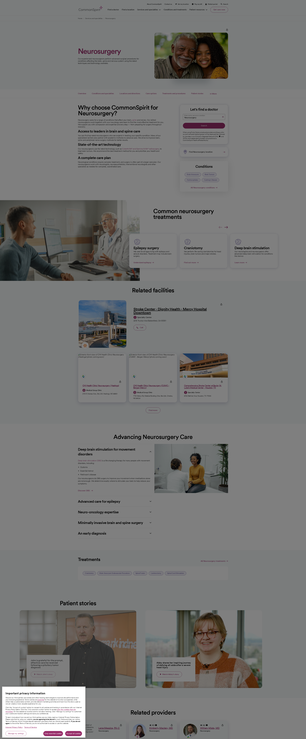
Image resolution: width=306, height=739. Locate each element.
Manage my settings (16, 733)
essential (41, 700)
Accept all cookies (73, 733)
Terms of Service (30, 727)
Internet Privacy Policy (14, 727)
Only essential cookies (53, 733)
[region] (44, 712)
